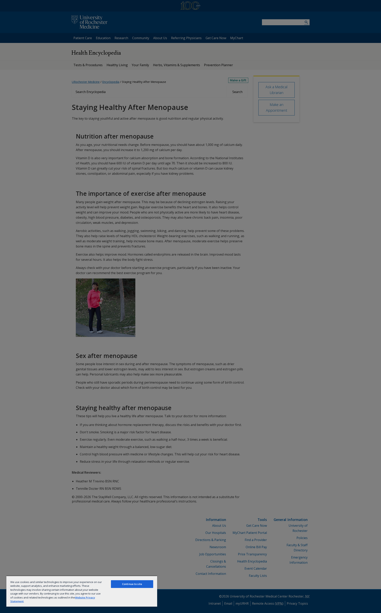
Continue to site (132, 584)
